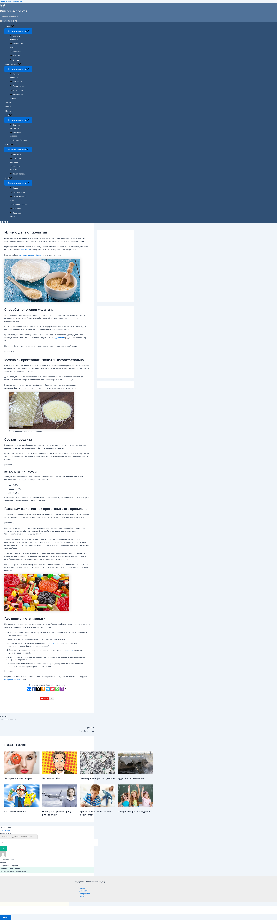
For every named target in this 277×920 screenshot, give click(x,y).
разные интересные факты (30, 255)
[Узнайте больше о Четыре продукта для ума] (21, 773)
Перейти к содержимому (11, 1)
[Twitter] (16, 21)
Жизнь (8, 26)
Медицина (17, 208)
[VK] (5, 21)
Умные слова (18, 86)
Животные (17, 51)
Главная (81, 888)
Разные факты (19, 192)
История (9, 111)
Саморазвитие (11, 64)
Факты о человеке (15, 37)
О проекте (83, 891)
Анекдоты (17, 154)
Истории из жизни (16, 45)
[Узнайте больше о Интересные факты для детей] (135, 806)
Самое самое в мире (18, 198)
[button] (4, 221)
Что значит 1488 (51, 778)
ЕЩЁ (7, 178)
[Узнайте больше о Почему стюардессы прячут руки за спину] (59, 806)
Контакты (83, 896)
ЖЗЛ (7, 115)
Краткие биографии (15, 126)
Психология (18, 90)
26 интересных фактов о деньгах (97, 778)
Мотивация (17, 82)
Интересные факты (13, 11)
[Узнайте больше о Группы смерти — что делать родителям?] (97, 806)
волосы (69, 650)
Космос (16, 60)
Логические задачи (16, 96)
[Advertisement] (116, 266)
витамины (25, 249)
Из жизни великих (15, 134)
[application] (12, 26)
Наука (8, 106)
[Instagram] (9, 21)
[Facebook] (12, 21)
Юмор (8, 144)
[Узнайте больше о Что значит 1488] (59, 773)
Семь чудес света (16, 214)
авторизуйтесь (6, 830)
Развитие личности (15, 75)
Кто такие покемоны (15, 811)
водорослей (58, 338)
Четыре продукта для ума (18, 778)
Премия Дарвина (20, 140)
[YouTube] (1, 21)
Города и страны (20, 204)
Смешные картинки (15, 160)
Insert (5, 917)
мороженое (54, 643)
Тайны (8, 102)
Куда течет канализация (131, 778)
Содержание (84, 894)
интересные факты (12, 679)
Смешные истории (15, 168)
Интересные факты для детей (134, 811)
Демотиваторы (19, 174)
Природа (16, 55)
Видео (15, 188)
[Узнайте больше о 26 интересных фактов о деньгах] (97, 773)
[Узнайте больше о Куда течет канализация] (135, 773)
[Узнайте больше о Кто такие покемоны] (21, 806)
